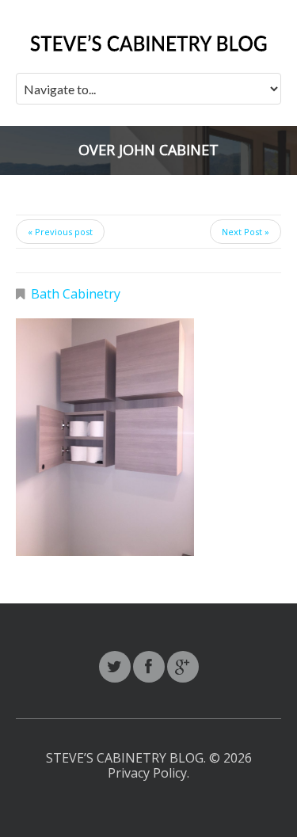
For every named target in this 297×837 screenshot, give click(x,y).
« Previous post (60, 232)
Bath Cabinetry (75, 293)
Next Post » (245, 232)
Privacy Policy (147, 773)
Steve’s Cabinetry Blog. (127, 758)
